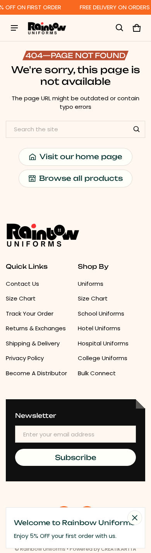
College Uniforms (102, 358)
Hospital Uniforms (103, 343)
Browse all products (81, 178)
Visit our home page (80, 156)
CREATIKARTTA (118, 549)
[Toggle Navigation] (14, 27)
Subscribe (75, 457)
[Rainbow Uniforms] (46, 27)
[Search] (136, 129)
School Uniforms (101, 313)
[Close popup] (135, 518)
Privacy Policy (25, 358)
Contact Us (22, 284)
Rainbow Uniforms (42, 549)
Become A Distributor (36, 373)
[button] (119, 27)
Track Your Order (29, 313)
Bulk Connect (97, 373)
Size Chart (21, 298)
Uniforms (90, 284)
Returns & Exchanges (36, 328)
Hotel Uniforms (99, 328)
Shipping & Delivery (33, 343)
